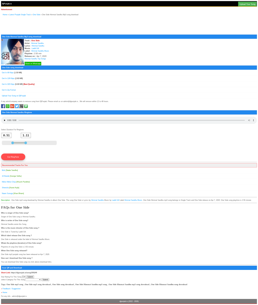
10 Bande (12, 176)
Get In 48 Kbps (12, 73)
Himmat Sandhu (37, 43)
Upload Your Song (247, 4)
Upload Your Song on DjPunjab (14, 96)
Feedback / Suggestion (12, 289)
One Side (36, 15)
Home (5, 15)
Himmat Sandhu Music (40, 51)
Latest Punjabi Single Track (20, 15)
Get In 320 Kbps (18, 84)
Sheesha (10, 188)
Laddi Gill (35, 48)
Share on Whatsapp (33, 64)
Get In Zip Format (9, 90)
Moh (10, 170)
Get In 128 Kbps (12, 78)
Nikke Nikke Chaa (16, 182)
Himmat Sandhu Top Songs (35, 59)
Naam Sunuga (13, 193)
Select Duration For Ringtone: (12, 130)
